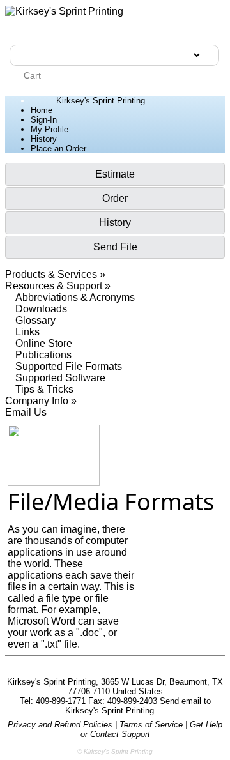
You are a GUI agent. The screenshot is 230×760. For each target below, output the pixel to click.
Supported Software (60, 377)
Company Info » (41, 400)
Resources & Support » (58, 285)
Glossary (35, 320)
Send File (115, 246)
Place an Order (58, 148)
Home (41, 110)
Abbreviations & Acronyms (75, 297)
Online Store (43, 343)
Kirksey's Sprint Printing (100, 100)
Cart (31, 75)
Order (115, 198)
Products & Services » (55, 274)
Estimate (115, 174)
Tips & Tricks (44, 389)
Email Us (26, 412)
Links (27, 331)
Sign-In (44, 120)
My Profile (49, 129)
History (44, 139)
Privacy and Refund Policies (60, 724)
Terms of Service (151, 724)
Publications (43, 354)
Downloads (41, 308)
